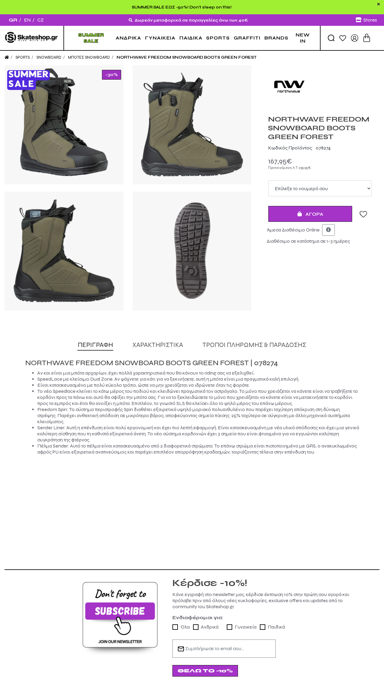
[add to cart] (366, 37)
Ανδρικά (210, 627)
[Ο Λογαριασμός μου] (354, 37)
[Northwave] (320, 86)
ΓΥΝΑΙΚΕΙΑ (160, 38)
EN (27, 20)
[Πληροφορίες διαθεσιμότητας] (328, 230)
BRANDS (276, 38)
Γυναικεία (246, 627)
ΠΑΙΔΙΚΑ (190, 38)
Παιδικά (276, 627)
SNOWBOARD (48, 57)
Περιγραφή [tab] (95, 345)
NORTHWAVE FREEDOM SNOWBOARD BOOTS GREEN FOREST (187, 57)
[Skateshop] (32, 38)
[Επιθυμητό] (363, 214)
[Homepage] (7, 57)
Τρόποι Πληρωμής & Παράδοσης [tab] (254, 345)
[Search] (331, 38)
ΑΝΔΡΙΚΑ (128, 38)
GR (13, 20)
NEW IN (303, 38)
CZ (40, 20)
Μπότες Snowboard (89, 57)
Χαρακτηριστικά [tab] (157, 345)
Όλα (185, 627)
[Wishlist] (342, 38)
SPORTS (218, 38)
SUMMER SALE (91, 38)
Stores (370, 20)
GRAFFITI (247, 38)
